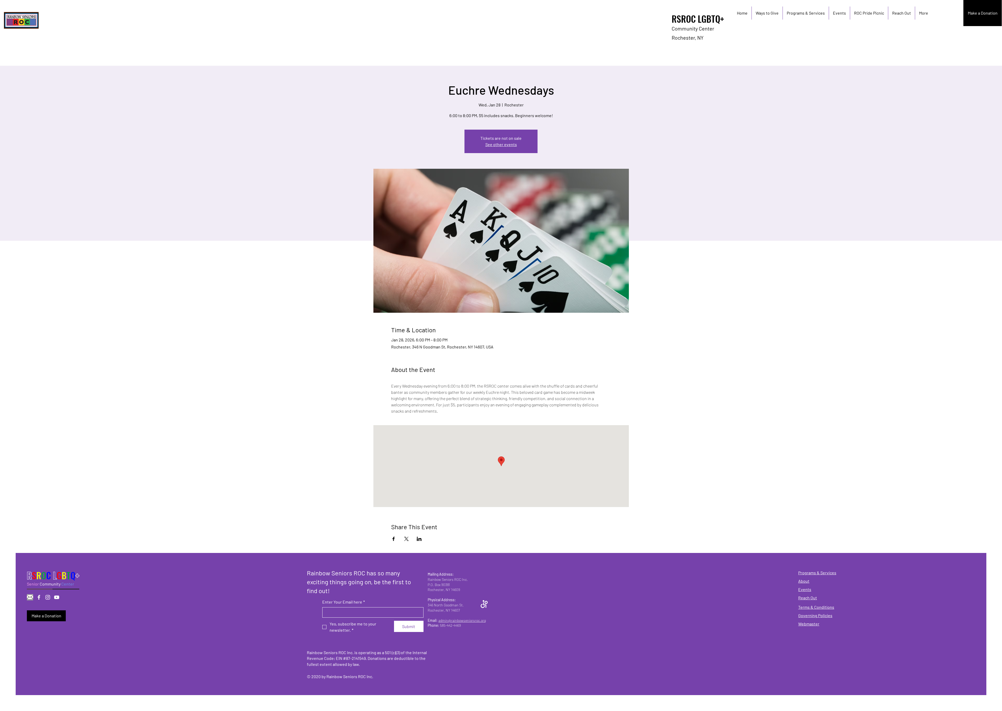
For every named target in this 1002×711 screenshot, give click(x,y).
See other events (501, 144)
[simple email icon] (30, 597)
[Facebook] (39, 597)
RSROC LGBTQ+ (698, 18)
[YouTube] (56, 597)
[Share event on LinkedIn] (419, 539)
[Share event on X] (406, 539)
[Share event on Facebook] (393, 539)
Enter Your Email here (343, 601)
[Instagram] (48, 597)
